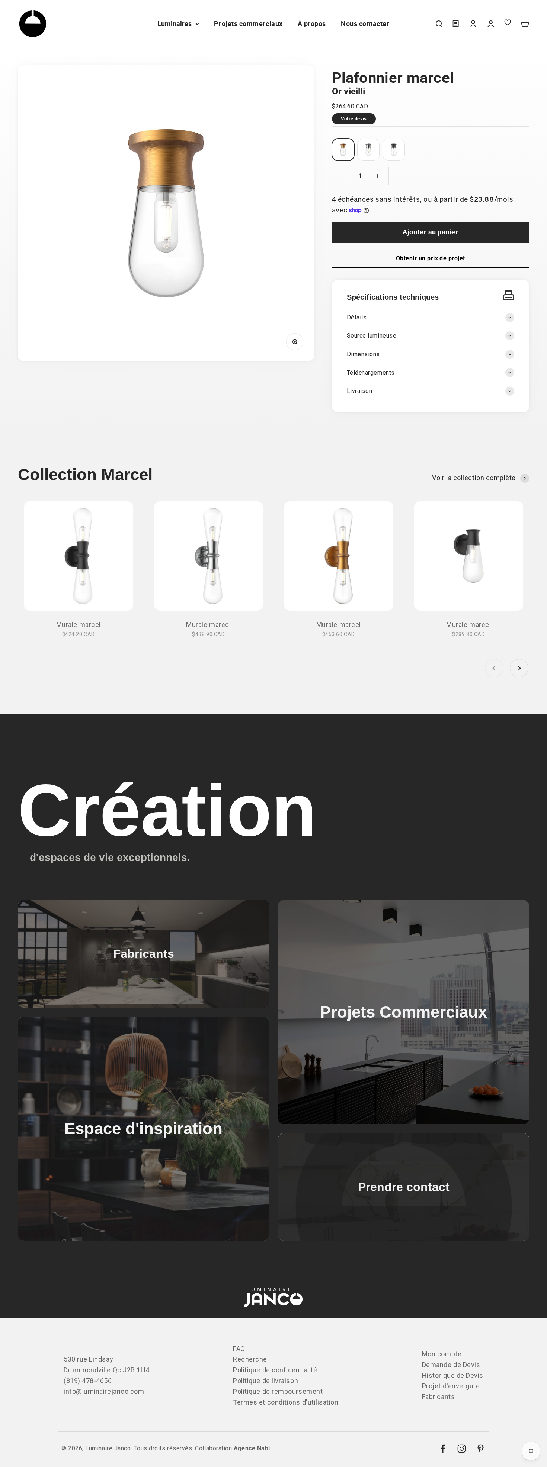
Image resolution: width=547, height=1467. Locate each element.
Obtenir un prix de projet (430, 258)
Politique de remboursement (278, 1391)
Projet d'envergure (451, 1386)
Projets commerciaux (248, 23)
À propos (312, 23)
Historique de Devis (452, 1375)
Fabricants (438, 1397)
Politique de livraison (265, 1381)
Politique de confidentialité (275, 1370)
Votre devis (354, 118)
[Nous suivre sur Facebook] (443, 1449)
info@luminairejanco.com (104, 1391)
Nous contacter (365, 23)
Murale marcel (78, 624)
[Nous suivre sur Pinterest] (481, 1449)
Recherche (250, 1359)
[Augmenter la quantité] (377, 176)
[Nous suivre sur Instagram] (462, 1449)
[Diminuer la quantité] (343, 176)
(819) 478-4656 (88, 1381)
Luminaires (174, 23)
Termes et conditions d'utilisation (285, 1402)
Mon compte (441, 1354)
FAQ (239, 1349)
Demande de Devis (451, 1365)
